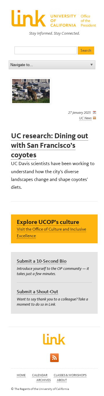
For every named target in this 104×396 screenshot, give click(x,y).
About (62, 380)
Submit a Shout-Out (37, 291)
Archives (43, 380)
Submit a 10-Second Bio (41, 261)
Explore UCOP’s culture (48, 221)
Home (21, 375)
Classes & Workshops (70, 375)
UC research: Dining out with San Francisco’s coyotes (49, 145)
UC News (85, 118)
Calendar (39, 375)
